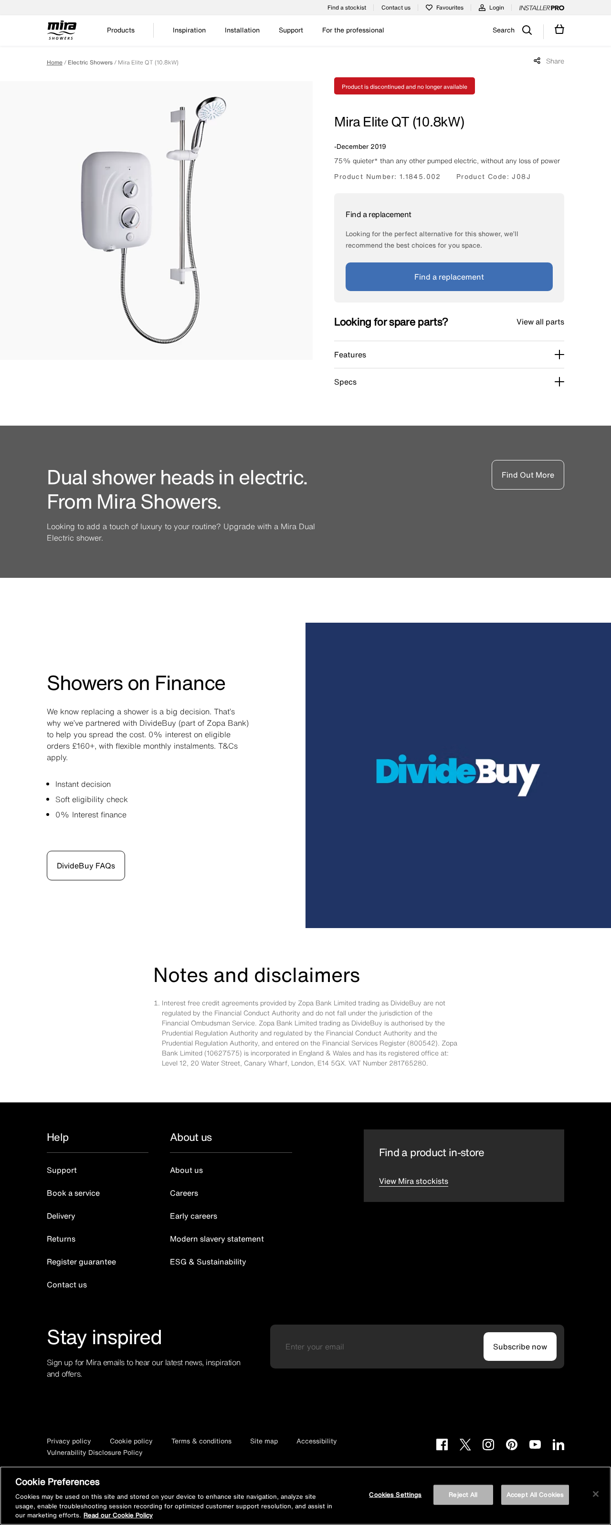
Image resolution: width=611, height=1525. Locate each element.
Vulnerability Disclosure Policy (95, 1452)
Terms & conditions (201, 1441)
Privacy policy (69, 1441)
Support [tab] (291, 30)
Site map (264, 1441)
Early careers (193, 1216)
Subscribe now (520, 1346)
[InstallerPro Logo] (541, 7)
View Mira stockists (413, 1181)
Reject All (463, 1494)
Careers (184, 1193)
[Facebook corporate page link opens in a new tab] (442, 1446)
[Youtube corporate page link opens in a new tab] (535, 1446)
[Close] (595, 1493)
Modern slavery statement (217, 1238)
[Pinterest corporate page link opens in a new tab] (511, 1446)
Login (496, 7)
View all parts (540, 321)
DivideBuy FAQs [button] (86, 865)
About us (186, 1170)
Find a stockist (346, 7)
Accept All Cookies (535, 1494)
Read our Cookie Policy (118, 1515)
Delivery (61, 1216)
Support (62, 1170)
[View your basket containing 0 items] (560, 29)
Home (55, 62)
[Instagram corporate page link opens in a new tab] (488, 1446)
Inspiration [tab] (189, 30)
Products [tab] (121, 30)
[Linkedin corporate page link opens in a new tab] (558, 1446)
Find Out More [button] (528, 474)
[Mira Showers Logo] (62, 31)
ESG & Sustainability (208, 1261)
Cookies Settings (395, 1494)
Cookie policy (131, 1441)
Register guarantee (81, 1261)
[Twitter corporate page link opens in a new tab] (465, 1446)
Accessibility (316, 1441)
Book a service (73, 1193)
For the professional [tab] (353, 30)
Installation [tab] (242, 30)
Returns (61, 1238)
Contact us (396, 7)
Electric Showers (90, 62)
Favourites (450, 7)
